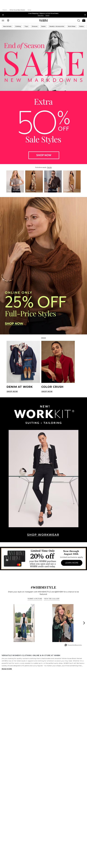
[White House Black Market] (43, 20)
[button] (83, 20)
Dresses (34, 26)
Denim (43, 26)
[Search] (78, 20)
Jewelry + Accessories (56, 26)
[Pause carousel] (85, 14)
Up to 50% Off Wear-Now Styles (44, 13)
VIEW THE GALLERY (51, 599)
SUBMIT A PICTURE (35, 599)
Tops (26, 26)
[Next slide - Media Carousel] (84, 623)
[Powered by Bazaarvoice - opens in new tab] (73, 645)
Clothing (18, 26)
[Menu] (3, 20)
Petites (81, 26)
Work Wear (71, 26)
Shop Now (41, 15)
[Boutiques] (8, 20)
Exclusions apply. (41, 167)
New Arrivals (7, 26)
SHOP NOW (12, 391)
